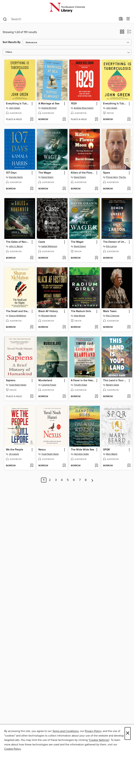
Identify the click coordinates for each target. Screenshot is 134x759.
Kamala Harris (16, 177)
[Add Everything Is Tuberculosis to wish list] (31, 119)
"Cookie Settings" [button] (98, 740)
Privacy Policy (93, 731)
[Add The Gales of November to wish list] (31, 258)
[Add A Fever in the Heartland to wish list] (96, 396)
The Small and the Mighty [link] (18, 311)
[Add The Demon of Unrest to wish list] (129, 258)
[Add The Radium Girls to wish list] (96, 327)
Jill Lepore (14, 454)
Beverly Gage (112, 385)
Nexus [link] (42, 449)
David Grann (47, 177)
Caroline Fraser (48, 385)
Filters (9, 52)
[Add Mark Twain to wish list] (129, 327)
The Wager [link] (44, 172)
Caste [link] (41, 242)
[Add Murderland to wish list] (64, 396)
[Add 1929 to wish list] (96, 119)
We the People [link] (14, 449)
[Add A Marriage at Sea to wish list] (64, 119)
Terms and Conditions (65, 731)
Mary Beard (111, 454)
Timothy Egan (80, 385)
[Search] (5, 19)
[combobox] (59, 19)
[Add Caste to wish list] (64, 258)
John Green (14, 108)
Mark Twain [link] (110, 311)
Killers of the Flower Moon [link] (83, 172)
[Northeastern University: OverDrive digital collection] (67, 7)
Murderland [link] (45, 380)
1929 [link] (74, 103)
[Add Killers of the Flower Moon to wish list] (96, 189)
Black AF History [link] (48, 311)
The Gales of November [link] (18, 242)
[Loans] (121, 19)
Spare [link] (106, 172)
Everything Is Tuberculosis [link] (18, 103)
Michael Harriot (48, 315)
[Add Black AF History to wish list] (64, 327)
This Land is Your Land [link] (115, 380)
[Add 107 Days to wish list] (31, 189)
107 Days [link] (11, 172)
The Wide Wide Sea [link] (82, 449)
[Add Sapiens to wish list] (31, 396)
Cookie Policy (12, 749)
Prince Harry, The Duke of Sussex (117, 177)
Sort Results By (12, 42)
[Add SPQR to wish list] (129, 465)
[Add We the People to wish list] (31, 465)
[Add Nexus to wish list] (64, 465)
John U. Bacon (16, 246)
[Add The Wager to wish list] (64, 189)
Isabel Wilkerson (49, 246)
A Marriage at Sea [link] (48, 103)
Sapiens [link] (10, 380)
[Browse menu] (128, 19)
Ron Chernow (112, 315)
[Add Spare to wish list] (129, 189)
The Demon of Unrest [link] (115, 242)
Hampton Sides (81, 454)
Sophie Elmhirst (49, 108)
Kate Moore (79, 315)
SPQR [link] (106, 449)
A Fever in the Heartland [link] (83, 380)
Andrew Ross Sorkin (84, 108)
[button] (122, 32)
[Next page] (92, 480)
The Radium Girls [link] (81, 311)
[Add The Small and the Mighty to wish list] (31, 327)
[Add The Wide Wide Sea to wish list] (96, 465)
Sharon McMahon (17, 315)
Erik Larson (111, 246)
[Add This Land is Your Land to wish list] (129, 396)
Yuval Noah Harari (17, 385)
